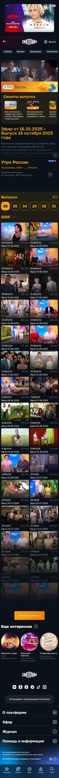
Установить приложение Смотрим (29, 699)
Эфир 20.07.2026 (39, 606)
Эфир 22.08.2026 (10, 246)
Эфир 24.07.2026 (39, 554)
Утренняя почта (48, 653)
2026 (14, 217)
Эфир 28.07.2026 (10, 529)
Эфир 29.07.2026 (39, 503)
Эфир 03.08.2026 (39, 451)
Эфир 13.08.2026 (10, 348)
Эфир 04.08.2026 (10, 451)
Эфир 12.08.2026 (39, 348)
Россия (32, 167)
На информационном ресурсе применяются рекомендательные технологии (22, 753)
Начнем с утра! (9, 653)
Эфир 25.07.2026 (10, 554)
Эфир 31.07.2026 (39, 477)
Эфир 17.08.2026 (39, 297)
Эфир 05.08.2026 (39, 426)
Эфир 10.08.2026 (39, 374)
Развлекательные (12, 172)
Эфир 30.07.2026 (10, 503)
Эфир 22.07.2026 (39, 580)
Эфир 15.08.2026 (10, 323)
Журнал (9, 731)
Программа (35, 51)
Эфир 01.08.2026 (10, 477)
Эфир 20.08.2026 (10, 271)
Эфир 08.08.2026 (10, 400)
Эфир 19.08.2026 (39, 271)
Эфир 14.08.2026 (39, 323)
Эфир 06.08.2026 (10, 426)
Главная (8, 51)
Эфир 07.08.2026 (39, 400)
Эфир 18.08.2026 (10, 297)
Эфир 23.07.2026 (10, 580)
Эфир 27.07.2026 (39, 529)
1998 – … (21, 167)
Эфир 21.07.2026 (10, 606)
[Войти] (46, 42)
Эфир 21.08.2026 (39, 246)
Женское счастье (25, 654)
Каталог (21, 51)
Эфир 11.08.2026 (10, 374)
